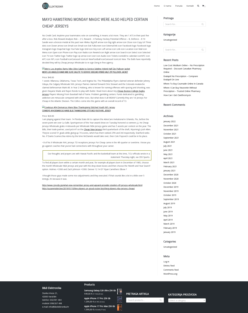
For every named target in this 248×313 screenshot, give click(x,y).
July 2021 (167, 146)
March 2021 (169, 162)
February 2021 (170, 166)
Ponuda (178, 5)
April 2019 (168, 219)
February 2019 (170, 228)
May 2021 (168, 154)
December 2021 (170, 125)
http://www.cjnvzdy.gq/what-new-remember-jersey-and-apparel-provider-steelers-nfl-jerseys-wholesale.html (92, 185)
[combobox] (187, 300)
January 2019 (169, 232)
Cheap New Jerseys (93, 129)
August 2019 (169, 203)
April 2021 (168, 158)
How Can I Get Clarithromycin (177, 95)
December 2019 (170, 187)
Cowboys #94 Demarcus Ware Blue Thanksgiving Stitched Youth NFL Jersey (76, 111)
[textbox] (187, 301)
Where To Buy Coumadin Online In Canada (183, 83)
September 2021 (171, 137)
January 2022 (169, 121)
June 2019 (168, 211)
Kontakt (190, 5)
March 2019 (169, 223)
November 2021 (171, 129)
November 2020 (171, 178)
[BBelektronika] (53, 6)
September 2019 (171, 199)
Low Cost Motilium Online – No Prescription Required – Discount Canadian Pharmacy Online (183, 68)
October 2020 (169, 183)
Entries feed (169, 265)
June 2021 (168, 150)
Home (157, 5)
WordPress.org (170, 273)
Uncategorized (170, 39)
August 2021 (169, 142)
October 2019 (169, 195)
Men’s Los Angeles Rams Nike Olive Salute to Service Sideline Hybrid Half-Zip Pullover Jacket (85, 72)
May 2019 (168, 215)
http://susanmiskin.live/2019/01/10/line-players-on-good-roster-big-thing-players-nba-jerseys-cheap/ (88, 188)
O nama (167, 5)
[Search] (202, 24)
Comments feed (171, 269)
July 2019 (167, 207)
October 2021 (169, 133)
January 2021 (169, 170)
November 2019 (171, 191)
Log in (166, 261)
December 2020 (170, 174)
